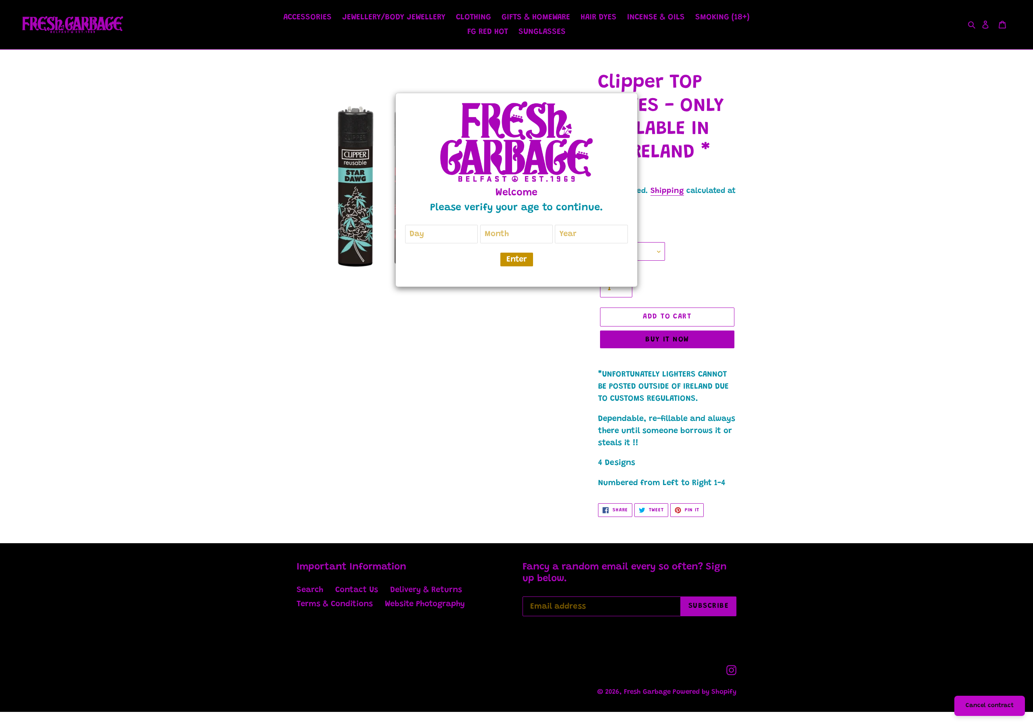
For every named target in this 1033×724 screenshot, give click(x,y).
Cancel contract (990, 706)
